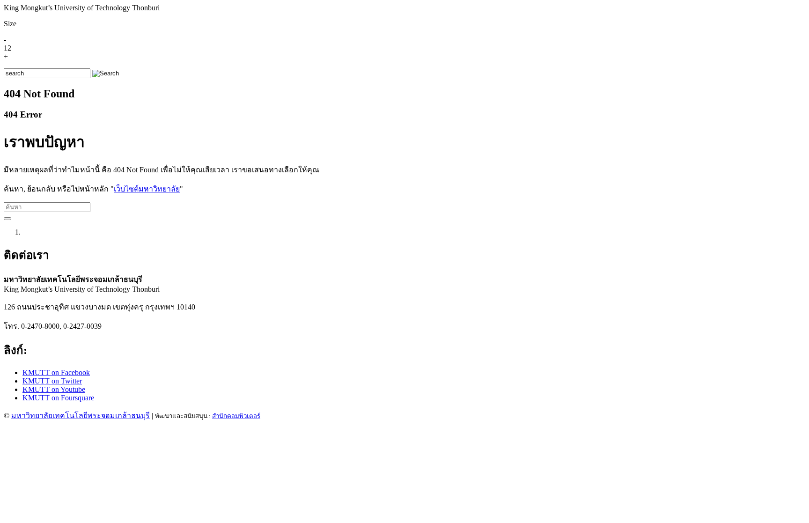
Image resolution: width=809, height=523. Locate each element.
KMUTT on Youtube (53, 389)
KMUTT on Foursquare (58, 398)
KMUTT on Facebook (56, 372)
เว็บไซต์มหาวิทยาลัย (147, 189)
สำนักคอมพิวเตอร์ (236, 416)
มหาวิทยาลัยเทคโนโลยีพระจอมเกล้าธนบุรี (80, 416)
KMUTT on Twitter (52, 381)
